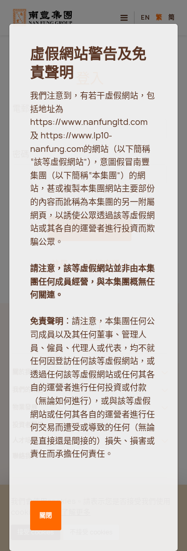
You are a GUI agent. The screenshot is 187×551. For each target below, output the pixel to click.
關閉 (45, 515)
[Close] (157, 41)
